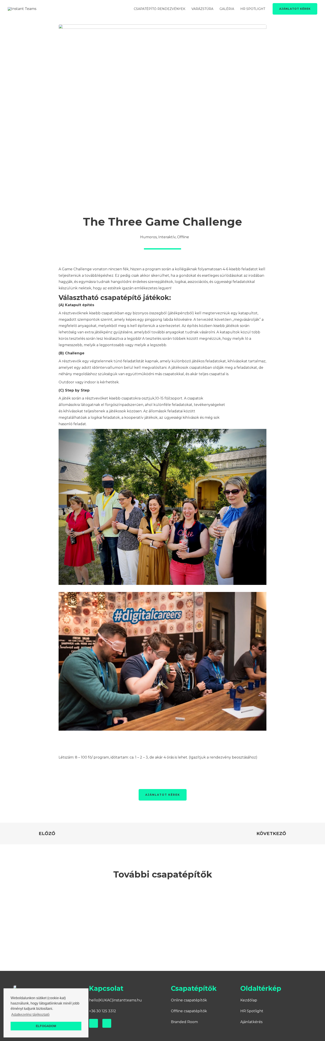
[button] (43, 917)
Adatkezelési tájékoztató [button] (30, 1014)
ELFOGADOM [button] (46, 1026)
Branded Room (184, 1022)
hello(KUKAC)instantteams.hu (115, 1000)
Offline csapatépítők (189, 1011)
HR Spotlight (251, 1011)
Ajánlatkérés (251, 1022)
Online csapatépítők (189, 1000)
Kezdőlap (248, 1000)
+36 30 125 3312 (102, 1011)
